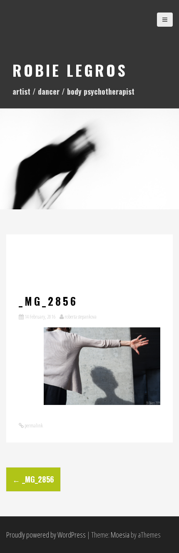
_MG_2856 (33, 479)
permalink (33, 425)
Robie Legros (69, 70)
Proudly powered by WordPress (46, 535)
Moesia (120, 535)
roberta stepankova (81, 316)
